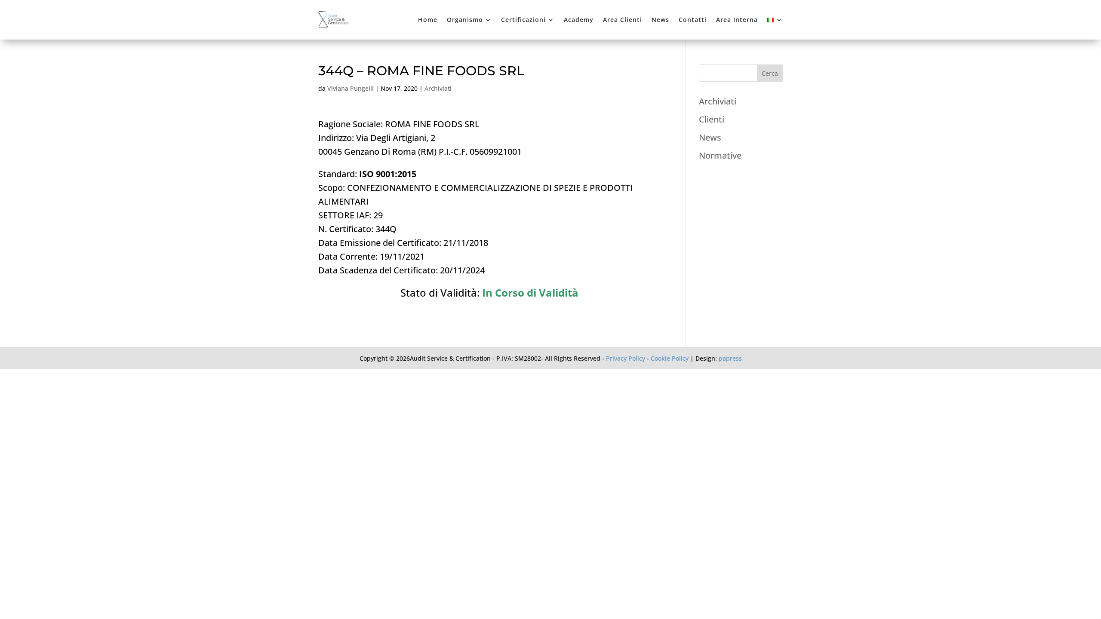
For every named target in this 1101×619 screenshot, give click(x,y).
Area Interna (737, 19)
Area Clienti (622, 19)
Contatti (693, 19)
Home (427, 19)
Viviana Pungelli (350, 88)
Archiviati (438, 88)
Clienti (711, 119)
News (660, 19)
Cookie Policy (670, 358)
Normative (720, 155)
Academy (579, 19)
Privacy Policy (625, 358)
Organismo (465, 19)
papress (730, 358)
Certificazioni (523, 19)
